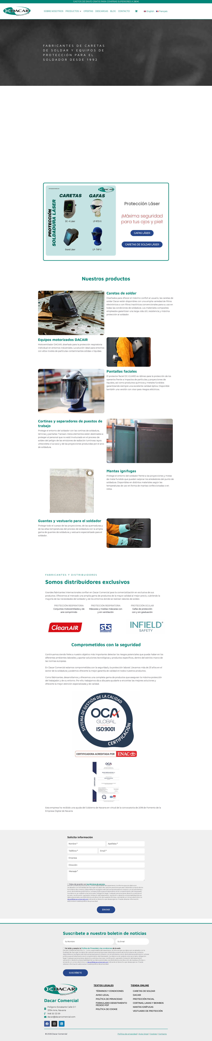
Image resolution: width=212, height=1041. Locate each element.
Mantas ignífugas (121, 471)
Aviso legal (144, 1034)
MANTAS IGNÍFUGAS (143, 1007)
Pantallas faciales (122, 371)
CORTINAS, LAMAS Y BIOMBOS (148, 1003)
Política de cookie (106, 1009)
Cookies (153, 1034)
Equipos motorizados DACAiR (63, 339)
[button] (73, 11)
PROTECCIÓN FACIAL (143, 999)
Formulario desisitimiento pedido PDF (111, 1004)
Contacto (162, 1034)
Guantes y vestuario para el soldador (69, 521)
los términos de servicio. (96, 884)
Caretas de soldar (121, 293)
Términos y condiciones (110, 991)
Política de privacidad (109, 999)
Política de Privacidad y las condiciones (96, 948)
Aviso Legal (102, 995)
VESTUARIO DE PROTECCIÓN (148, 1011)
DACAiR (137, 995)
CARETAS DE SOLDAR (144, 991)
